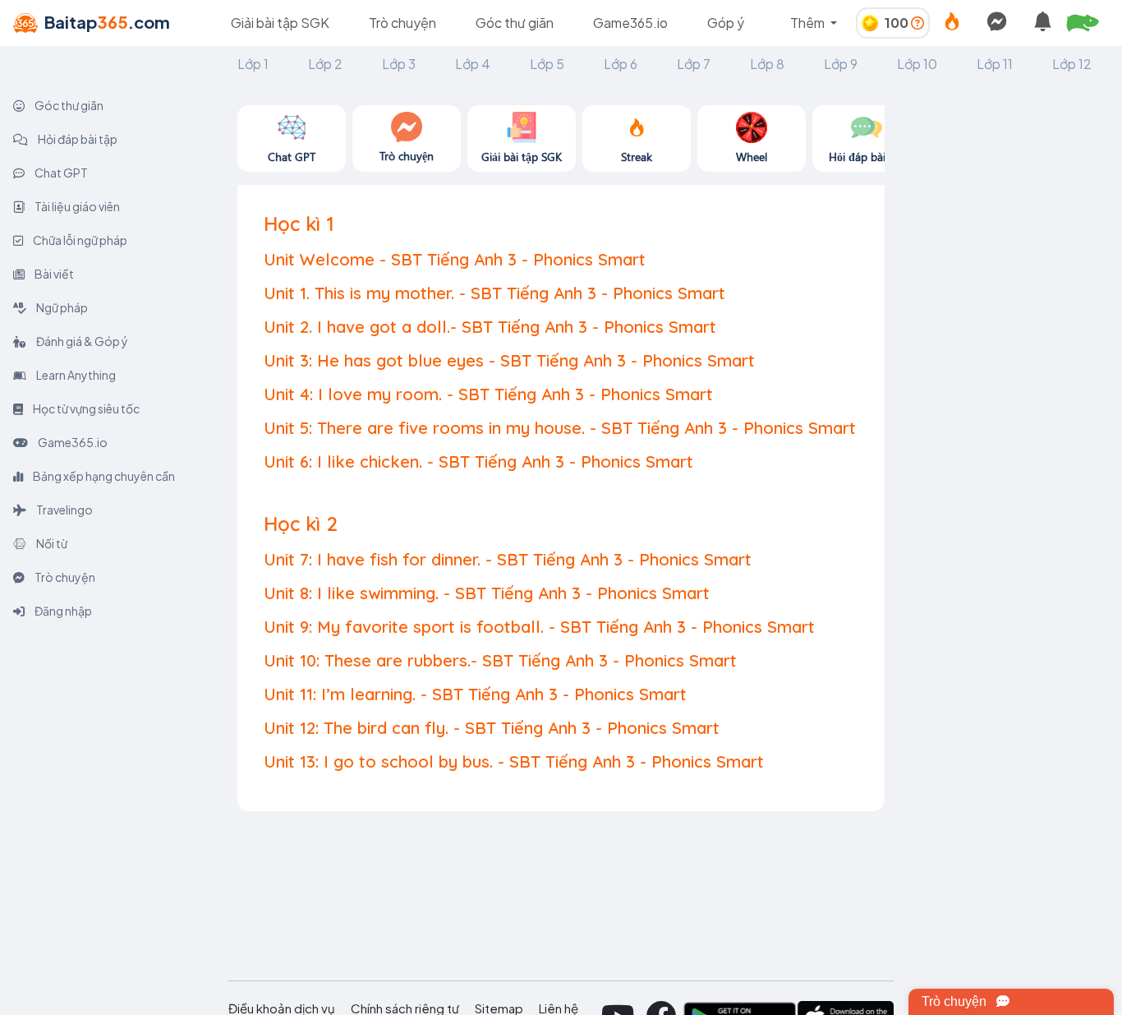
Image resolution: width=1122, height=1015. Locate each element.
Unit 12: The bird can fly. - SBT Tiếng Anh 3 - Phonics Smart (492, 727)
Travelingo (63, 509)
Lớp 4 (472, 63)
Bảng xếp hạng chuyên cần (103, 475)
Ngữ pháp (61, 307)
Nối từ (50, 543)
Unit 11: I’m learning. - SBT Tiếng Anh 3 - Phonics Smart (475, 694)
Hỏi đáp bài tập (76, 138)
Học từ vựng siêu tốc (85, 408)
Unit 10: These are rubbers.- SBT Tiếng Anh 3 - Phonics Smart (500, 660)
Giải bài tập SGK (280, 22)
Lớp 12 (1072, 63)
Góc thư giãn (515, 22)
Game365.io (630, 22)
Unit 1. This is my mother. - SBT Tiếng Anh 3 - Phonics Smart (494, 293)
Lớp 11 (995, 63)
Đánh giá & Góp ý (81, 341)
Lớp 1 (253, 63)
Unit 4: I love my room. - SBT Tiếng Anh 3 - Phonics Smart (488, 394)
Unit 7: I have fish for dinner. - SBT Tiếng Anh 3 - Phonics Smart (508, 559)
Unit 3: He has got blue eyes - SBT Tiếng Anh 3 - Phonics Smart (509, 360)
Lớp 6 (620, 63)
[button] (1089, 23)
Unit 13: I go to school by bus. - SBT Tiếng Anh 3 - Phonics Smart (514, 761)
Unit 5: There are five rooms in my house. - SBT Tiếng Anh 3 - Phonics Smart (560, 428)
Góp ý (725, 22)
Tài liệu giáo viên (76, 206)
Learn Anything (75, 374)
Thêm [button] (808, 22)
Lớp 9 (841, 63)
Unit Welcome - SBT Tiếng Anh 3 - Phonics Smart (455, 259)
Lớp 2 (325, 63)
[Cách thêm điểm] (917, 22)
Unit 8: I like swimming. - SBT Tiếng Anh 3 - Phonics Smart (487, 593)
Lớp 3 (399, 63)
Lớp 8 (767, 63)
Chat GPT (60, 172)
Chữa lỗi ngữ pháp (79, 240)
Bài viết (53, 273)
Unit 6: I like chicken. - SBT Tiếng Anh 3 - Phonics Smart (478, 461)
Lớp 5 (547, 63)
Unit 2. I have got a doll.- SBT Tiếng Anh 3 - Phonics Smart (490, 326)
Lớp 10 (917, 63)
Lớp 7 (693, 63)
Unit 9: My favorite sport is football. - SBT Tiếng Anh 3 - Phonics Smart (539, 626)
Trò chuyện (402, 22)
